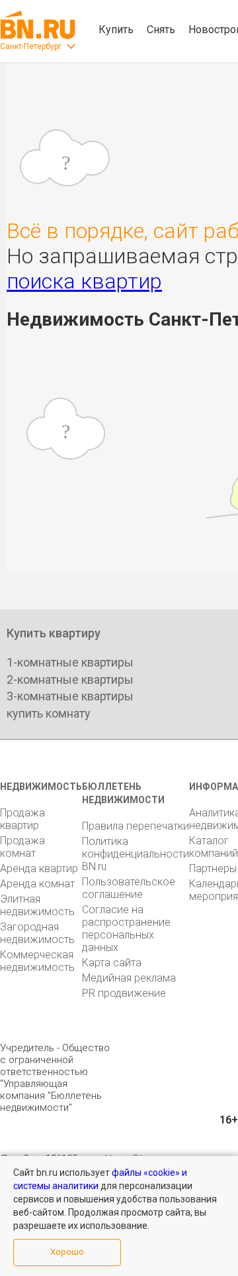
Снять (161, 29)
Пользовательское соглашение (128, 888)
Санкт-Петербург (30, 46)
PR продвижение (124, 993)
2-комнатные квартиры (70, 679)
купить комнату (49, 713)
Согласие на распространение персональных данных (126, 928)
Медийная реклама (129, 978)
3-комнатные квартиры (70, 696)
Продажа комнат (22, 847)
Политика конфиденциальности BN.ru (135, 854)
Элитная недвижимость (37, 905)
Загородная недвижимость (37, 933)
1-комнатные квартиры (70, 662)
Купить (116, 29)
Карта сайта (111, 962)
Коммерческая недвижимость (37, 961)
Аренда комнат (37, 883)
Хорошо (67, 1252)
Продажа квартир (22, 819)
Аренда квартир (39, 868)
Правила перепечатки (135, 826)
